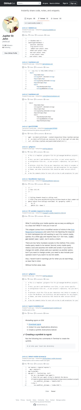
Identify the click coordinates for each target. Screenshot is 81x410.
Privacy (23, 400)
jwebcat (24, 28)
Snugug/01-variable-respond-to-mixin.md (54, 213)
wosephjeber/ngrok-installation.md (51, 308)
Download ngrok (35, 324)
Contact (52, 400)
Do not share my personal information (40, 402)
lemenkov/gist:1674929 (50, 128)
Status (34, 400)
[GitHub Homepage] (34, 404)
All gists (45, 3)
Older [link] (47, 391)
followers (8, 45)
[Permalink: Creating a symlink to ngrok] (24, 334)
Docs (47, 400)
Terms (17, 400)
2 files (25, 184)
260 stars (49, 133)
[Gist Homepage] (9, 3)
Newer (53, 391)
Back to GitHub (55, 3)
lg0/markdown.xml (47, 64)
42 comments (40, 133)
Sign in (65, 3)
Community (41, 400)
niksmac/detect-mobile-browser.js (51, 358)
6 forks (31, 313)
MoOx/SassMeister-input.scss (50, 180)
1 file (25, 67)
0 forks (32, 35)
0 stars (48, 35)
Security (28, 400)
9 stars (47, 313)
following (6, 47)
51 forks (31, 133)
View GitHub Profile (10, 53)
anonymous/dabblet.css (49, 29)
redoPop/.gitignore (47, 148)
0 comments (39, 35)
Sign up (73, 3)
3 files (25, 35)
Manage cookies (60, 400)
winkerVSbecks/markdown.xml (51, 96)
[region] (50, 47)
